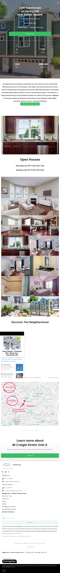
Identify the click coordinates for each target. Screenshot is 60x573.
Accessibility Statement (9, 509)
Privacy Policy (30, 547)
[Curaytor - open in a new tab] (9, 562)
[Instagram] (8, 472)
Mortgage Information (9, 506)
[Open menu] (58, 3)
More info (13, 566)
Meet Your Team (7, 496)
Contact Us (5, 498)
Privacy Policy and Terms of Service (11, 533)
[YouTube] (6, 472)
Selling (4, 504)
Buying (4, 501)
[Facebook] (2, 472)
